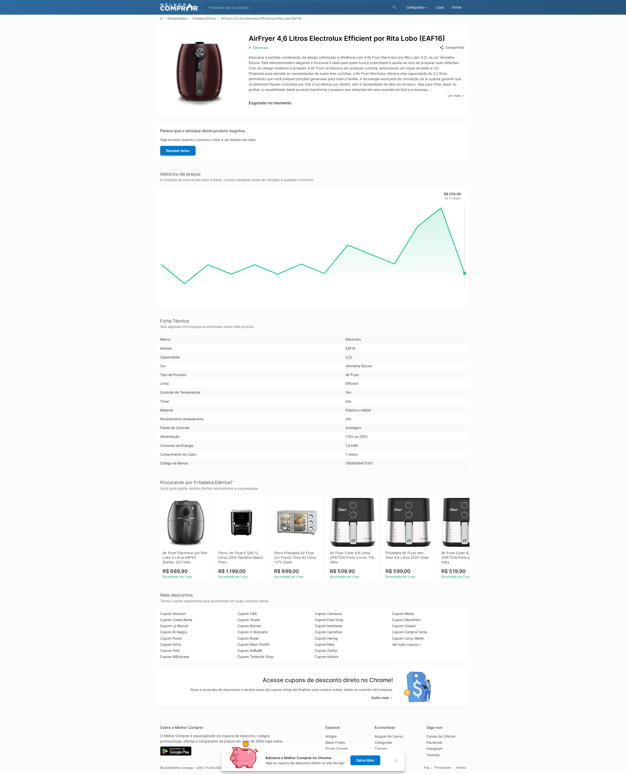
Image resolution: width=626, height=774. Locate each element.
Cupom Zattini (326, 650)
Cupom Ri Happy (173, 632)
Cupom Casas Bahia (176, 620)
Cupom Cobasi (403, 626)
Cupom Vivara (248, 620)
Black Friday (335, 742)
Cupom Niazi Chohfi (253, 644)
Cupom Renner (249, 626)
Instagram (434, 748)
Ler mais (454, 95)
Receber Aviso (178, 151)
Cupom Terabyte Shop (255, 657)
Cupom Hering (326, 638)
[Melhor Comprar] (180, 7)
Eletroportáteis (177, 18)
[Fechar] (397, 760)
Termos (461, 767)
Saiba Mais (365, 760)
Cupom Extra (170, 644)
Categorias (383, 742)
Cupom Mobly (403, 614)
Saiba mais (380, 698)
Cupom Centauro (328, 614)
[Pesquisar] (394, 7)
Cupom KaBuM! (249, 650)
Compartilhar (455, 47)
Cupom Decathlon (406, 620)
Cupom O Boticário (252, 632)
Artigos (331, 736)
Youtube (433, 755)
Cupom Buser (248, 638)
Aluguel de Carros (389, 736)
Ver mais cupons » (406, 644)
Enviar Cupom (336, 748)
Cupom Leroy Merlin (408, 638)
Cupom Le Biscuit (174, 626)
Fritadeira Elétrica (204, 18)
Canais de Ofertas (440, 736)
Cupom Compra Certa (409, 632)
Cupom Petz (170, 650)
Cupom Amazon (173, 614)
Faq (426, 767)
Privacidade (442, 767)
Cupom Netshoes (328, 626)
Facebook (434, 742)
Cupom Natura (326, 657)
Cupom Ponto (171, 638)
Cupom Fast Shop (329, 620)
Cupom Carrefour (328, 632)
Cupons (381, 748)
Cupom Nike (325, 644)
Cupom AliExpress (174, 657)
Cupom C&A (247, 614)
